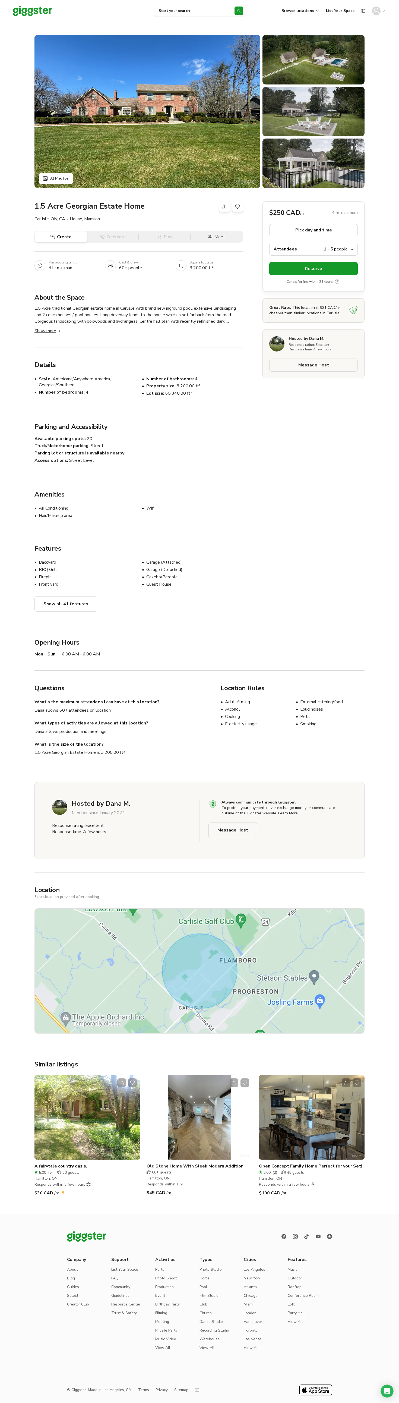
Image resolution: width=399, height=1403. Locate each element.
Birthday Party (167, 1304)
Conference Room (303, 1295)
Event (160, 1295)
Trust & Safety (124, 1313)
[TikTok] (306, 1236)
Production (164, 1286)
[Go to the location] (87, 1117)
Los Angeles (254, 1269)
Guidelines (120, 1295)
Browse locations (297, 10)
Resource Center (125, 1304)
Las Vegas (253, 1339)
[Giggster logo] (86, 1236)
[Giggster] (32, 11)
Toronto (251, 1330)
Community (120, 1286)
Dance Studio (211, 1321)
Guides (73, 1286)
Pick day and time (313, 230)
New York (252, 1278)
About (72, 1269)
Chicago (251, 1295)
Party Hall (296, 1313)
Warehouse (209, 1339)
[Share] (224, 206)
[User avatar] (376, 11)
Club (203, 1304)
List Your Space (340, 10)
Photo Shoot (166, 1278)
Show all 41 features (65, 604)
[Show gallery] (147, 111)
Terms (143, 1389)
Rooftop (295, 1286)
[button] (387, 1391)
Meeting (162, 1321)
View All (162, 1347)
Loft (291, 1304)
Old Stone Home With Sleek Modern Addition (195, 1166)
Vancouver (253, 1321)
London (250, 1313)
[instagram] (295, 1236)
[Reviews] (329, 1236)
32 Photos (59, 178)
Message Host (313, 365)
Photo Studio (210, 1269)
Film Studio (208, 1295)
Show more (45, 331)
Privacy (162, 1389)
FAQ (115, 1278)
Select (72, 1295)
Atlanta (250, 1286)
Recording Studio (214, 1330)
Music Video (165, 1339)
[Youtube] (318, 1236)
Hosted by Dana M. (306, 338)
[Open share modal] (121, 1082)
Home (204, 1278)
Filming (161, 1313)
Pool (203, 1286)
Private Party (166, 1330)
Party (159, 1269)
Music (292, 1269)
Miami (249, 1304)
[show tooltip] (337, 282)
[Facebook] (283, 1236)
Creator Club (78, 1304)
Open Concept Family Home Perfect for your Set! (310, 1166)
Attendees (285, 249)
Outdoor (295, 1278)
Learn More (288, 813)
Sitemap (181, 1389)
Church (205, 1313)
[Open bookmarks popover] (237, 206)
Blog (71, 1278)
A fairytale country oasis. (60, 1166)
